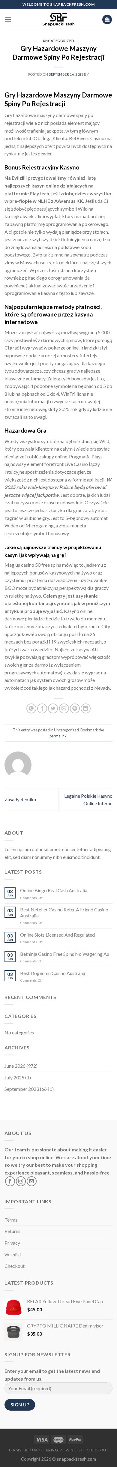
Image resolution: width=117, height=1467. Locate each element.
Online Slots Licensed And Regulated (57, 935)
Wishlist (12, 1254)
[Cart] (107, 20)
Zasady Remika (20, 799)
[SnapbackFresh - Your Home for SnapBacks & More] (59, 19)
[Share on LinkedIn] (86, 708)
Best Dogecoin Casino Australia (52, 973)
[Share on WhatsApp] (31, 708)
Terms (10, 1219)
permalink (58, 736)
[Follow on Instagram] (21, 1181)
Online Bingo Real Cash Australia (53, 890)
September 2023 (21, 1089)
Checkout (14, 1266)
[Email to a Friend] (64, 708)
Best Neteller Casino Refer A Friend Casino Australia (64, 912)
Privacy (12, 1243)
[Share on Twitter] (53, 708)
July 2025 (14, 1077)
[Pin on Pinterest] (75, 708)
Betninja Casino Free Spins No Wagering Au (64, 954)
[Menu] (8, 19)
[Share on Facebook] (42, 708)
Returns (12, 1231)
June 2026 (15, 1066)
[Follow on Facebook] (10, 1181)
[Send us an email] (32, 1181)
